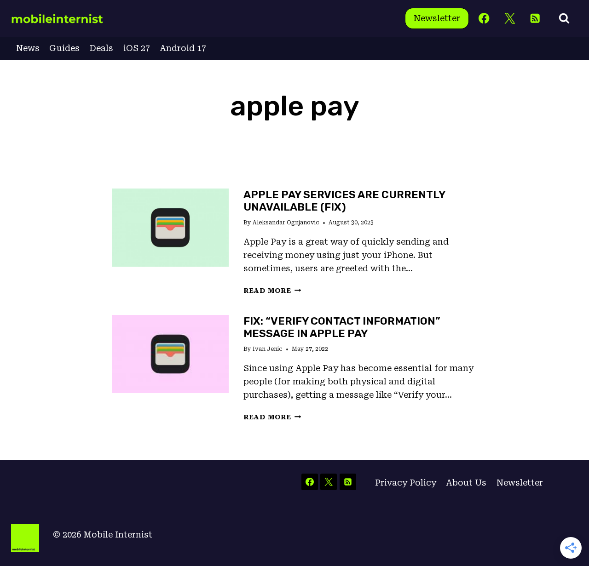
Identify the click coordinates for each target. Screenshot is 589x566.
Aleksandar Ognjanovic (286, 222)
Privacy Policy (405, 482)
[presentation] (170, 227)
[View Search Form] (564, 18)
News (28, 48)
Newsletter (437, 18)
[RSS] (535, 18)
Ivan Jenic (268, 349)
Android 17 (183, 48)
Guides (64, 48)
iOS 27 (136, 48)
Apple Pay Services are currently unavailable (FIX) (344, 200)
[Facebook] (484, 18)
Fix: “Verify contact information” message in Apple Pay (341, 326)
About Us (466, 482)
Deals (101, 48)
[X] (509, 18)
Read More (272, 291)
